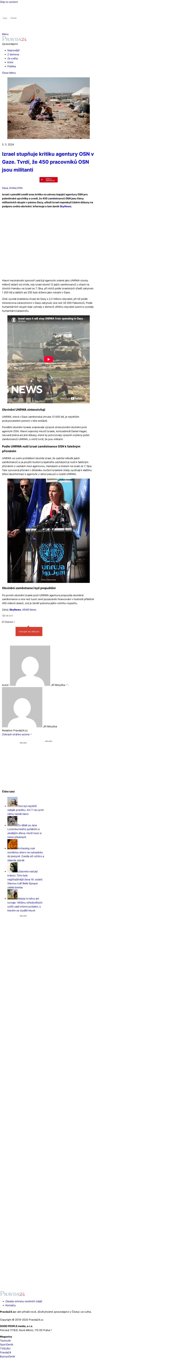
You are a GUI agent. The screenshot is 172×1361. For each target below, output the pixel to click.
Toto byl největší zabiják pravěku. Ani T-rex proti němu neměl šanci (25, 810)
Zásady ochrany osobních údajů (23, 1301)
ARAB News (29, 609)
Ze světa (12, 58)
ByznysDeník (7, 1356)
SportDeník (6, 1344)
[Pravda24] (14, 40)
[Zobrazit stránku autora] (31, 734)
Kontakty (10, 1305)
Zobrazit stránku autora (15, 734)
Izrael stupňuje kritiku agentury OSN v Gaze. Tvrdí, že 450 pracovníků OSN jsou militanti (48, 162)
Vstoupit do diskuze (29, 631)
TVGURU (5, 1348)
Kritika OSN (16, 187)
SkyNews (65, 206)
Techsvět (5, 1340)
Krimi (10, 62)
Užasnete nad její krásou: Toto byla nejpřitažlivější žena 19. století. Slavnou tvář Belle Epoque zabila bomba (25, 879)
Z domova (13, 54)
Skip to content (9, 1)
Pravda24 (5, 1352)
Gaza (5, 187)
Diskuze (9, 621)
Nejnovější (13, 50)
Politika (11, 66)
